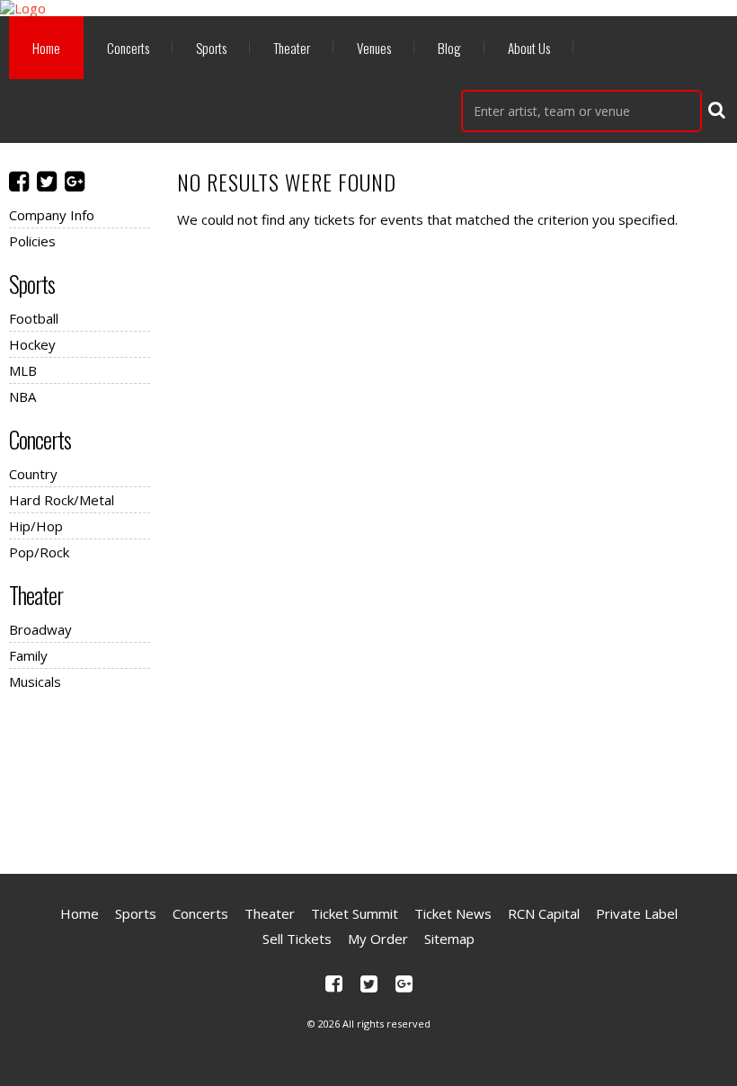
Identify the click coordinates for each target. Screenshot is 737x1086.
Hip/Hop (36, 526)
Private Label (637, 913)
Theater (291, 48)
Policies (32, 241)
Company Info (51, 215)
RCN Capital (544, 913)
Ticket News (453, 913)
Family (28, 655)
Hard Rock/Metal (61, 500)
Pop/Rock (39, 552)
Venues (374, 48)
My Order (378, 939)
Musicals (35, 681)
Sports (211, 48)
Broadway (40, 629)
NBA (22, 396)
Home (46, 48)
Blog (449, 48)
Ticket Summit (354, 913)
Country (33, 474)
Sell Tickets (297, 939)
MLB (23, 370)
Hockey (32, 344)
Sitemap (449, 939)
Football (33, 318)
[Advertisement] (368, 779)
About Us (529, 48)
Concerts (128, 48)
